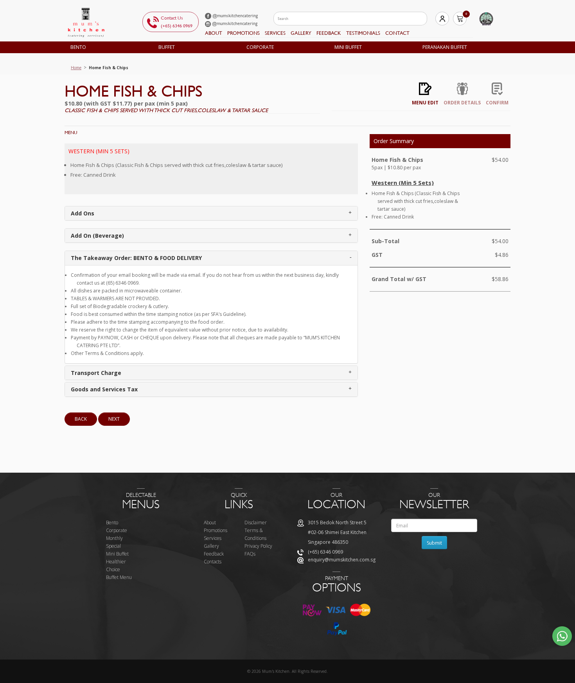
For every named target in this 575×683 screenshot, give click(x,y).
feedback (328, 33)
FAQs (249, 553)
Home (76, 67)
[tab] (211, 213)
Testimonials (363, 33)
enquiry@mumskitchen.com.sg (342, 559)
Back (81, 419)
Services (275, 33)
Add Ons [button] (82, 213)
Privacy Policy (258, 546)
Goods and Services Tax (104, 389)
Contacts (212, 561)
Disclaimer (255, 522)
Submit (434, 543)
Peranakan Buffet (444, 47)
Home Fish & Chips (108, 67)
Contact (397, 33)
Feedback (214, 553)
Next (114, 419)
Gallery (301, 33)
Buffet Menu (119, 577)
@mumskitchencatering (234, 15)
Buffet (166, 47)
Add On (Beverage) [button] (97, 235)
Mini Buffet (348, 47)
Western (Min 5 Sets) (98, 151)
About (213, 33)
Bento (78, 47)
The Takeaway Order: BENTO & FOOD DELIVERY (136, 258)
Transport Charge (96, 373)
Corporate (260, 47)
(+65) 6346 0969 (176, 26)
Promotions (243, 33)
